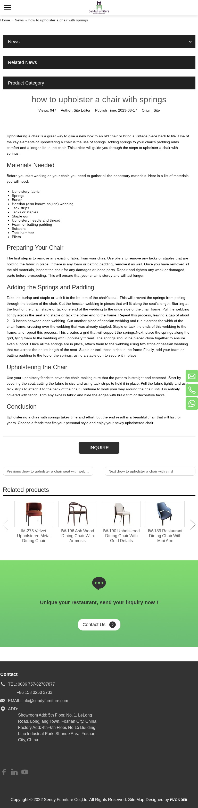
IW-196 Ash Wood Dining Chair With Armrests (77, 536)
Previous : (49, 471)
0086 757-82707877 (36, 684)
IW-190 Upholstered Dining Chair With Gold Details (121, 536)
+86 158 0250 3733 (34, 692)
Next (192, 524)
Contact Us (93, 624)
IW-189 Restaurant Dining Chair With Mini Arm (165, 536)
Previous (5, 524)
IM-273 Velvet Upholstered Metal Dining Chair (34, 536)
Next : (141, 471)
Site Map (136, 799)
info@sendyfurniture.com (45, 700)
